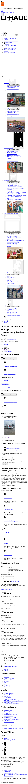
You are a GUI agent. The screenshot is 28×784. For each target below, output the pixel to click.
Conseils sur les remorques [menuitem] (13, 89)
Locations (8, 776)
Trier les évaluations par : (7, 574)
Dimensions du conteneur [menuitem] (12, 161)
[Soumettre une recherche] (16, 35)
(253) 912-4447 (4, 344)
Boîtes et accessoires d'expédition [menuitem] (14, 237)
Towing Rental (7, 697)
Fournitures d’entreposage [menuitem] (12, 200)
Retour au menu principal (13, 84)
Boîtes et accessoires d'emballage (12, 231)
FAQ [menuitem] (8, 90)
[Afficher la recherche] (4, 33)
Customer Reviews (8, 687)
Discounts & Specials (9, 722)
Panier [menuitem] (7, 44)
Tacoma (6, 321)
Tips (5, 682)
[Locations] (6, 33)
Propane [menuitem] (6, 304)
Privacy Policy (7, 770)
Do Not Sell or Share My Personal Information (15, 774)
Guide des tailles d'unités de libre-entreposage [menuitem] (17, 193)
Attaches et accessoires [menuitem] (12, 91)
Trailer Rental (7, 696)
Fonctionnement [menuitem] (10, 279)
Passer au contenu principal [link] (7, 12)
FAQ (5, 684)
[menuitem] (17, 111)
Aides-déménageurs (17, 273)
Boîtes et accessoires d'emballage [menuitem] (11, 213)
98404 (5, 322)
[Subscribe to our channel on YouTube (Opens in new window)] (5, 754)
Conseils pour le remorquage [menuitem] (13, 114)
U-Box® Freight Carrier (10, 740)
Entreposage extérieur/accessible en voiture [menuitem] (16, 195)
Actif (2, 11)
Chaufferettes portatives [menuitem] (12, 312)
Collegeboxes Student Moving (11, 719)
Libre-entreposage (8, 498)
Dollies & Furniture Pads (10, 699)
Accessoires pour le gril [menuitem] (12, 309)
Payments (6, 681)
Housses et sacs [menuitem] (10, 239)
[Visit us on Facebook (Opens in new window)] (5, 743)
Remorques (12, 83)
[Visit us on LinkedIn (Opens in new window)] (5, 750)
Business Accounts (8, 710)
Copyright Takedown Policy (11, 773)
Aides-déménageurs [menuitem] (8, 273)
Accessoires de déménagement (11, 521)
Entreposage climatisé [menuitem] (11, 191)
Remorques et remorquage (10, 374)
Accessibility (7, 685)
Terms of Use (7, 771)
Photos (6, 350)
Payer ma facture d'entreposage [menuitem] (14, 196)
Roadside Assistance (9, 678)
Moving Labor (7, 713)
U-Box (18, 148)
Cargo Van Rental (8, 695)
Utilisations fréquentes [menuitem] (12, 154)
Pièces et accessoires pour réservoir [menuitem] (14, 315)
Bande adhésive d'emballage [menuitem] (13, 242)
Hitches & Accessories (9, 711)
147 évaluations (12, 339)
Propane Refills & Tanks (10, 717)
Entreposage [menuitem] (6, 180)
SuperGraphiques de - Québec (13, 728)
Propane (10, 304)
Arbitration (6, 769)
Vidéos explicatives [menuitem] (11, 87)
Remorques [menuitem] (6, 83)
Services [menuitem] (8, 280)
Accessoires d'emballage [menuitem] (12, 236)
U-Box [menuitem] (8, 148)
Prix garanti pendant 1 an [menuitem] (10, 38)
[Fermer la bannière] (2, 1)
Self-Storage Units (8, 702)
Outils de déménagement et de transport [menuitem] (15, 240)
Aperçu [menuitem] (8, 276)
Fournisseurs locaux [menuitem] (11, 277)
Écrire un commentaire (6, 589)
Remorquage (7, 108)
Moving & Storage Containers (13, 701)
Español (6, 670)
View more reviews (5, 647)
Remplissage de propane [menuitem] (12, 308)
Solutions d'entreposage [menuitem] (12, 243)
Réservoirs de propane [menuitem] (12, 313)
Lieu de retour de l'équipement (12, 461)
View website (7, 387)
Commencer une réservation (13, 111)
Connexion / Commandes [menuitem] (10, 45)
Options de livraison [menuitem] (11, 152)
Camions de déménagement (10, 358)
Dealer (5, 738)
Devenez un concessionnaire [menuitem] (11, 41)
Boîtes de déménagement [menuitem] (12, 234)
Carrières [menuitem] (6, 39)
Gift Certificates (8, 720)
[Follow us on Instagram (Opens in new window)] (5, 745)
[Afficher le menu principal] (2, 14)
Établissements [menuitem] (8, 42)
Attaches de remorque (9, 532)
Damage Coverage (8, 716)
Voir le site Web (8, 351)
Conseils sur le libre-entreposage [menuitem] (14, 199)
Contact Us (6, 677)
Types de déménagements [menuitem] (12, 281)
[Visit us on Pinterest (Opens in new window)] (5, 748)
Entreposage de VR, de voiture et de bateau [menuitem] (16, 192)
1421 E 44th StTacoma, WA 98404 (5, 383)
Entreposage (13, 180)
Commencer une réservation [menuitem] (13, 86)
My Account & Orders (9, 679)
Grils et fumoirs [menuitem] (10, 311)
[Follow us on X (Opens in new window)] (5, 752)
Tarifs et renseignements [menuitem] (12, 151)
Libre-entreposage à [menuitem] (13, 185)
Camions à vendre (8, 555)
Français (6, 669)
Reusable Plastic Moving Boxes (11, 703)
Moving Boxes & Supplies (10, 714)
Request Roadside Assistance (9, 666)
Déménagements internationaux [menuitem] (14, 155)
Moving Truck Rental (9, 693)
